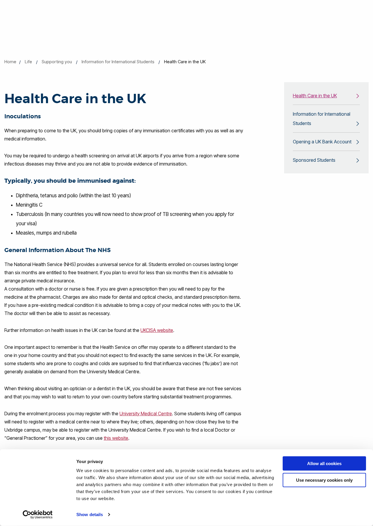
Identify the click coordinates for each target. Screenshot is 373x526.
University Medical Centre (145, 413)
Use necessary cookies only (324, 479)
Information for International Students (118, 61)
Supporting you (57, 61)
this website (116, 438)
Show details (89, 514)
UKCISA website (156, 330)
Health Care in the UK (315, 95)
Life (28, 61)
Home (10, 61)
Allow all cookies (324, 463)
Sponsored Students (314, 160)
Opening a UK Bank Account (322, 142)
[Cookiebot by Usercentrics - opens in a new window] (37, 514)
